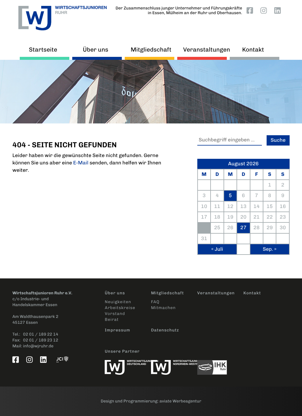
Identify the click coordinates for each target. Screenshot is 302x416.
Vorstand (115, 313)
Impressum (117, 330)
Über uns (95, 49)
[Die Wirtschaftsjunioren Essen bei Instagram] (264, 10)
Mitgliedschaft (151, 49)
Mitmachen (163, 307)
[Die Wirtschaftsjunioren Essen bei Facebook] (251, 10)
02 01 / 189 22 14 (40, 334)
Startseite (43, 49)
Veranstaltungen (203, 49)
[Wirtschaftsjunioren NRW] (174, 364)
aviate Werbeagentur (180, 401)
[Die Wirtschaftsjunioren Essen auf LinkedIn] (278, 10)
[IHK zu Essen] (220, 364)
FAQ (155, 301)
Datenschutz (165, 330)
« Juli (217, 249)
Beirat (112, 319)
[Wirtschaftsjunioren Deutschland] (128, 364)
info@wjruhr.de (38, 346)
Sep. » (269, 249)
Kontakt (253, 49)
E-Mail (80, 163)
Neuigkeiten (118, 301)
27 (243, 228)
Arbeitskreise (120, 307)
